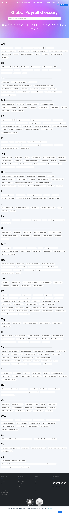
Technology (48, 2)
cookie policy (49, 508)
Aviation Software (22, 481)
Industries (26, 2)
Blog (36, 490)
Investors (54, 2)
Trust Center (4, 494)
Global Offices (4, 492)
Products (19, 2)
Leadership (3, 490)
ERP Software (21, 484)
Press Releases (38, 484)
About (59, 2)
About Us (3, 481)
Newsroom (37, 481)
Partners (34, 2)
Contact (65, 4)
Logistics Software (22, 488)
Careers (3, 484)
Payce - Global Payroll (23, 486)
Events (36, 486)
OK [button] (59, 511)
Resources (39, 2)
